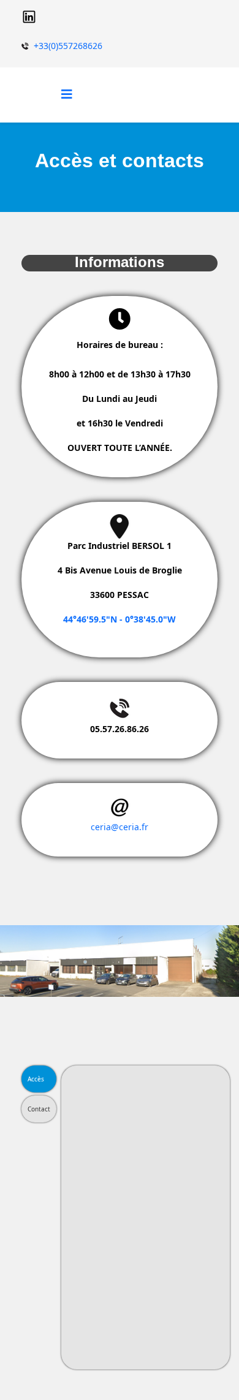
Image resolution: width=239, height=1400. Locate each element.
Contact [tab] (39, 1109)
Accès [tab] (36, 1079)
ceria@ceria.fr (119, 827)
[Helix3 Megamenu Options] (66, 94)
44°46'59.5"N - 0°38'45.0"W (119, 619)
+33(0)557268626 (68, 45)
